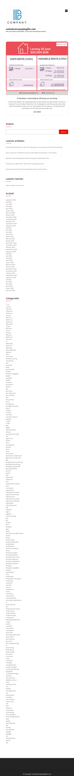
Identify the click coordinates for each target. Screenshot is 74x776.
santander (9, 661)
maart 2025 (10, 237)
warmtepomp (10, 723)
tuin (7, 686)
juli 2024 (8, 254)
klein (7, 529)
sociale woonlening (12, 669)
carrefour (9, 415)
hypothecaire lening (12, 499)
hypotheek (9, 503)
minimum (9, 583)
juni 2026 (9, 204)
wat (7, 725)
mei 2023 (9, 284)
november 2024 (11, 245)
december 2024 (11, 243)
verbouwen (10, 710)
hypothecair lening (12, 495)
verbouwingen (11, 715)
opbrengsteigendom (13, 620)
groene (8, 471)
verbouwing (10, 712)
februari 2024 (10, 265)
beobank (9, 382)
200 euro (9, 318)
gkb (7, 460)
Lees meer (37, 112)
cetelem (8, 419)
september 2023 (11, 275)
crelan (8, 423)
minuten (9, 585)
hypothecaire (10, 497)
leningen (9, 566)
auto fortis (9, 356)
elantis (8, 441)
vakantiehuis (10, 695)
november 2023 (11, 271)
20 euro (8, 316)
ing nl (8, 512)
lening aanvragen (12, 553)
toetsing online (11, 684)
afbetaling (9, 344)
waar (7, 719)
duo (7, 436)
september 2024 (11, 249)
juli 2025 (8, 228)
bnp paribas (10, 400)
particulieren (10, 639)
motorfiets (9, 594)
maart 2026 (10, 211)
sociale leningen (11, 667)
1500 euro (9, 313)
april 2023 (9, 286)
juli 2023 (8, 280)
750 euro (9, 339)
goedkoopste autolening (14, 462)
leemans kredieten (12, 548)
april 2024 (9, 260)
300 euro (9, 328)
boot (7, 402)
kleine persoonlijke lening (14, 533)
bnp (7, 397)
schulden (9, 663)
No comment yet (49, 93)
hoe (7, 482)
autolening (9, 361)
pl (6, 646)
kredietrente (10, 546)
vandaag (9, 697)
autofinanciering (11, 359)
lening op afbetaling (12, 561)
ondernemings (11, 615)
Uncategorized (11, 691)
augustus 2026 (11, 200)
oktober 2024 (10, 247)
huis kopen (9, 488)
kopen (8, 536)
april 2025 (9, 234)
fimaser (8, 447)
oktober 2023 (10, 273)
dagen (8, 428)
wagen (8, 721)
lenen (8, 551)
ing (7, 507)
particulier (9, 633)
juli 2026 (8, 202)
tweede (8, 689)
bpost (8, 408)
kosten (8, 538)
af (6, 341)
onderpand (10, 617)
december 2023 (11, 269)
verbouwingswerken (13, 717)
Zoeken (10, 123)
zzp (7, 743)
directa (8, 432)
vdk (7, 704)
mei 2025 (9, 232)
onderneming (10, 613)
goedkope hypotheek (13, 466)
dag (7, 426)
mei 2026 (9, 206)
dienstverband (11, 430)
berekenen (9, 385)
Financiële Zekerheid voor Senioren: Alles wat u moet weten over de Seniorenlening (34, 147)
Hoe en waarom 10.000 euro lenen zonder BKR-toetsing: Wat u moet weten (31, 153)
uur (7, 693)
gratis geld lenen (11, 469)
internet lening (11, 516)
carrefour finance (12, 417)
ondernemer (10, 611)
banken (8, 372)
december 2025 (11, 217)
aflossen (9, 346)
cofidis (8, 421)
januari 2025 (10, 241)
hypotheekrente (11, 505)
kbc (7, 520)
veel (7, 706)
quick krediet (10, 652)
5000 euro (9, 337)
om (7, 607)
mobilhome (10, 589)
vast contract (10, 699)
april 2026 (9, 208)
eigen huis (9, 438)
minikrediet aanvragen (13, 579)
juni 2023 (9, 282)
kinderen (9, 527)
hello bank (9, 477)
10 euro (8, 307)
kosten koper (10, 540)
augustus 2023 (11, 277)
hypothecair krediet (12, 492)
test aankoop (10, 678)
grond (8, 473)
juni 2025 (9, 230)
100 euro (9, 309)
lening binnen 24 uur (13, 557)
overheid (9, 626)
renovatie (9, 654)
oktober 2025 (10, 221)
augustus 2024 (11, 252)
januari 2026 (10, 215)
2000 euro (9, 320)
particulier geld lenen (13, 635)
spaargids (9, 671)
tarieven (8, 676)
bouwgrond (10, 404)
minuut (8, 587)
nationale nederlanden (13, 600)
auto (7, 354)
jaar (7, 518)
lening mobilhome (12, 559)
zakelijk (8, 732)
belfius (8, 380)
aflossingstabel (11, 350)
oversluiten (10, 628)
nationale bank (11, 598)
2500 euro (9, 322)
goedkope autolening (13, 464)
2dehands (9, 324)
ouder (8, 622)
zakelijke (8, 734)
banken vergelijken (12, 374)
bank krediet (10, 369)
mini (7, 574)
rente (8, 658)
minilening (9, 581)
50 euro (8, 333)
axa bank (9, 365)
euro (7, 443)
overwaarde (10, 630)
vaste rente (10, 702)
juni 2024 (9, 256)
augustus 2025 (11, 226)
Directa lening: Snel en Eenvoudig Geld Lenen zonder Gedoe (26, 169)
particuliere (10, 637)
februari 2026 (10, 213)
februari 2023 (10, 290)
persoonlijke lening (12, 643)
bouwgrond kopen (12, 406)
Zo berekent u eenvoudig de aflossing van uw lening (37, 98)
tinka (7, 682)
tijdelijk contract (11, 680)
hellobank (9, 479)
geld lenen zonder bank (14, 456)
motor (8, 592)
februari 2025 (10, 239)
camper (8, 410)
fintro (8, 449)
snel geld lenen (11, 665)
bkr (7, 389)
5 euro (8, 331)
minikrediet (10, 576)
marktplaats (10, 572)
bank (7, 367)
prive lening (10, 648)
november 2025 (11, 219)
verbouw (9, 708)
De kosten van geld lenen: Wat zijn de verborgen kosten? (25, 164)
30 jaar (8, 326)
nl (6, 602)
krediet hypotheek (12, 542)
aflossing (9, 348)
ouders (8, 624)
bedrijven (9, 378)
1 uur (7, 305)
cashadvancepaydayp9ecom (29, 93)
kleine (8, 531)
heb (7, 475)
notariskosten (10, 605)
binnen (8, 387)
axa (7, 363)
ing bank (9, 510)
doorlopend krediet (12, 434)
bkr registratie (11, 393)
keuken (8, 523)
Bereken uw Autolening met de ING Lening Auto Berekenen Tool (27, 158)
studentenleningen (12, 674)
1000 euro (9, 311)
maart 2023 (10, 288)
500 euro (9, 335)
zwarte (8, 740)
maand (8, 570)
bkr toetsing (10, 395)
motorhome (10, 596)
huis (7, 486)
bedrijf (8, 376)
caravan (8, 413)
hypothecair (10, 490)
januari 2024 (10, 267)
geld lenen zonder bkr (13, 458)
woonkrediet (10, 730)
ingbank (8, 514)
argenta (8, 352)
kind (7, 525)
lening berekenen (12, 555)
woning (8, 727)
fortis (7, 451)
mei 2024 (9, 258)
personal (9, 641)
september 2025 (11, 224)
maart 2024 (10, 262)
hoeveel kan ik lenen (13, 484)
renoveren (9, 656)
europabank (10, 445)
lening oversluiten (12, 564)
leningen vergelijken (12, 568)
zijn (7, 736)
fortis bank (9, 454)
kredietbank (10, 544)
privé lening (10, 650)
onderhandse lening (13, 609)
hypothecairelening (12, 501)
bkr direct (9, 391)
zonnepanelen (11, 738)
